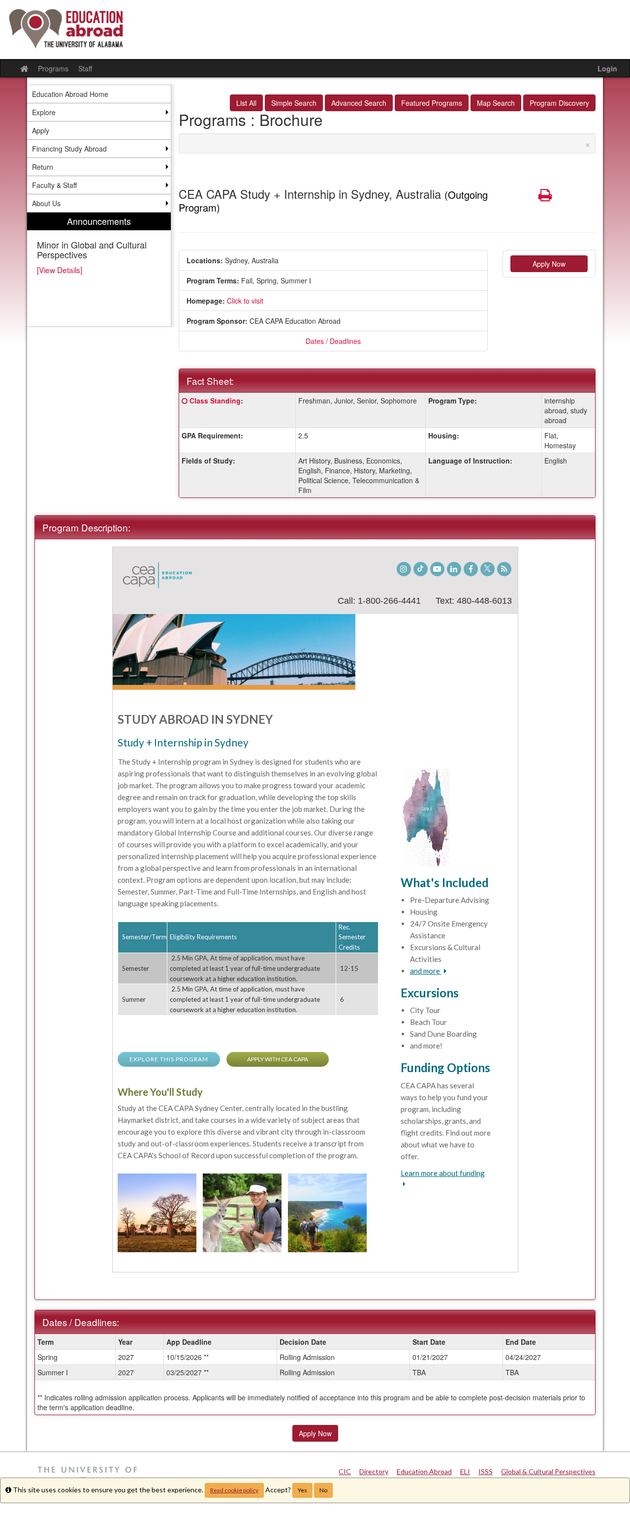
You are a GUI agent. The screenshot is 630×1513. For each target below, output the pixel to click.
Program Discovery (559, 103)
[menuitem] (99, 269)
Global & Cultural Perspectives (548, 1471)
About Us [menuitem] (46, 203)
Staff (85, 68)
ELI (465, 1471)
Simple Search (293, 103)
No (323, 1490)
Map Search (496, 103)
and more (425, 970)
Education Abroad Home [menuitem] (70, 94)
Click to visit (245, 301)
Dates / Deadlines (333, 341)
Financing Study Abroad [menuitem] (69, 149)
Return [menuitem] (42, 167)
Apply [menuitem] (40, 130)
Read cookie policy (234, 1490)
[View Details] (59, 269)
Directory (373, 1471)
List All (246, 103)
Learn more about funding (443, 1173)
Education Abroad (424, 1471)
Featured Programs (431, 103)
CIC (345, 1471)
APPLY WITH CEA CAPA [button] (277, 1059)
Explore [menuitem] (44, 112)
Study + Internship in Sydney (183, 742)
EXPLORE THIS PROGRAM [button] (168, 1059)
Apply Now (549, 264)
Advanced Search (358, 103)
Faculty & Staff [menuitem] (54, 185)
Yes (302, 1490)
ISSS (485, 1471)
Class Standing (215, 400)
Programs (53, 68)
